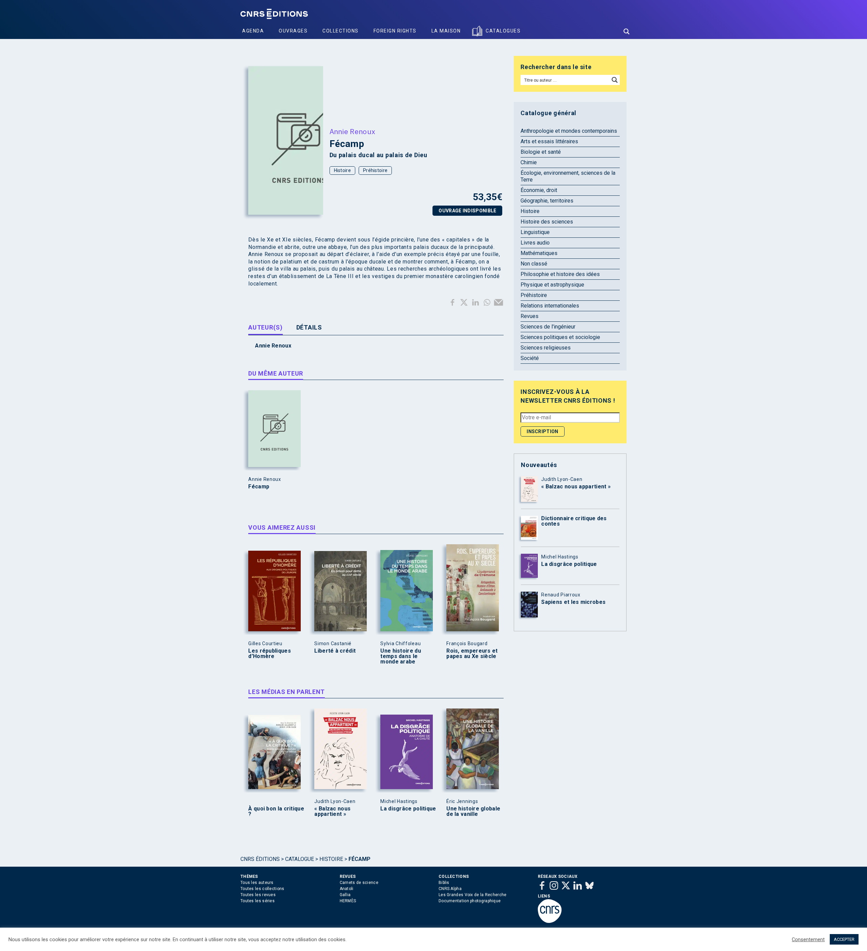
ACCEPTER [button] (844, 939)
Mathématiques (539, 253)
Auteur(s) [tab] (265, 327)
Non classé (534, 263)
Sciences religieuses (546, 347)
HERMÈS (348, 901)
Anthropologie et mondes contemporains (569, 131)
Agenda (253, 31)
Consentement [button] (808, 939)
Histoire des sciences (547, 221)
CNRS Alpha (450, 888)
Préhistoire (375, 170)
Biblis (444, 882)
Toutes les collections (262, 888)
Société (530, 358)
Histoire (342, 170)
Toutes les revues (258, 894)
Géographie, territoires (547, 200)
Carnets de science (359, 882)
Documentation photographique (470, 901)
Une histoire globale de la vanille (473, 811)
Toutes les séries (257, 901)
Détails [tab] (309, 327)
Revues (529, 316)
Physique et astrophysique (552, 284)
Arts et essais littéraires (549, 141)
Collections (340, 31)
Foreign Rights (395, 31)
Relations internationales (550, 305)
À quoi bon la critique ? (276, 811)
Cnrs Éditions (260, 859)
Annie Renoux (353, 131)
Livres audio (535, 242)
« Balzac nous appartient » (332, 811)
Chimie (529, 162)
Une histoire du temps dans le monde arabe (400, 656)
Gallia (345, 894)
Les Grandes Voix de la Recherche (473, 894)
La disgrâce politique (408, 808)
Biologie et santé (541, 152)
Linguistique (535, 232)
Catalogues (503, 31)
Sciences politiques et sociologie (560, 337)
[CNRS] (550, 921)
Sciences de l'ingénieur (548, 326)
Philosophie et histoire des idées (560, 274)
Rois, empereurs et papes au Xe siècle (472, 653)
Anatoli (347, 888)
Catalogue (299, 859)
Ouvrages (293, 31)
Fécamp (258, 486)
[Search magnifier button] (626, 31)
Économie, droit (539, 190)
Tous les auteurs (257, 882)
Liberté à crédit (335, 651)
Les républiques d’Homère (269, 653)
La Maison (446, 31)
